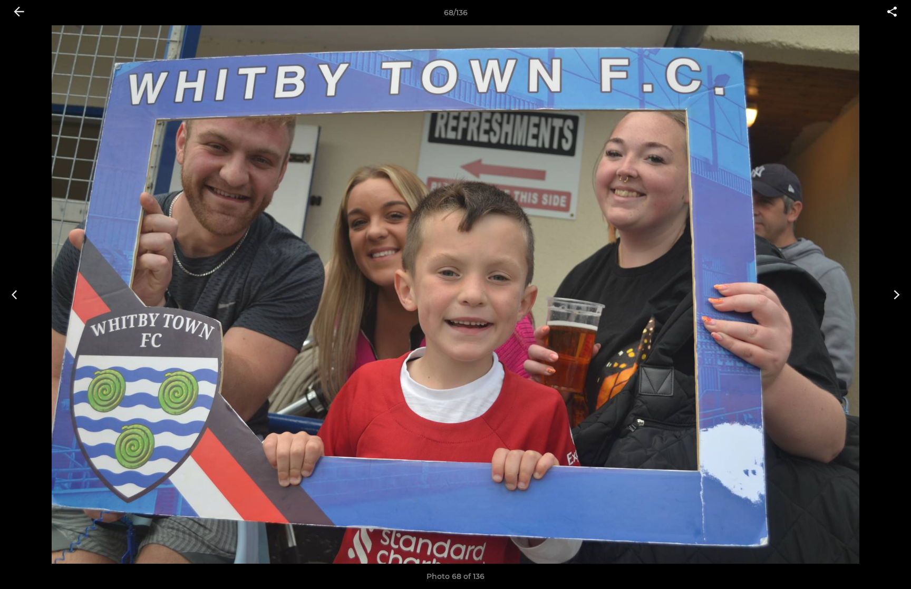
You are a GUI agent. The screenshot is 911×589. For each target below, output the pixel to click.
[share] (892, 12)
